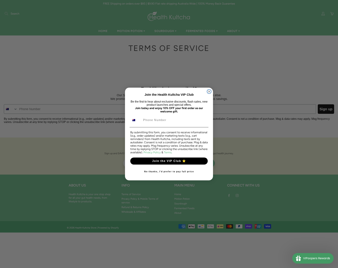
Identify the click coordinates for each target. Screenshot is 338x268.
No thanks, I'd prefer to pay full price (169, 171)
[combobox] (135, 120)
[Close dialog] (209, 91)
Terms (167, 152)
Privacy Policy (152, 152)
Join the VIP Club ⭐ (169, 160)
